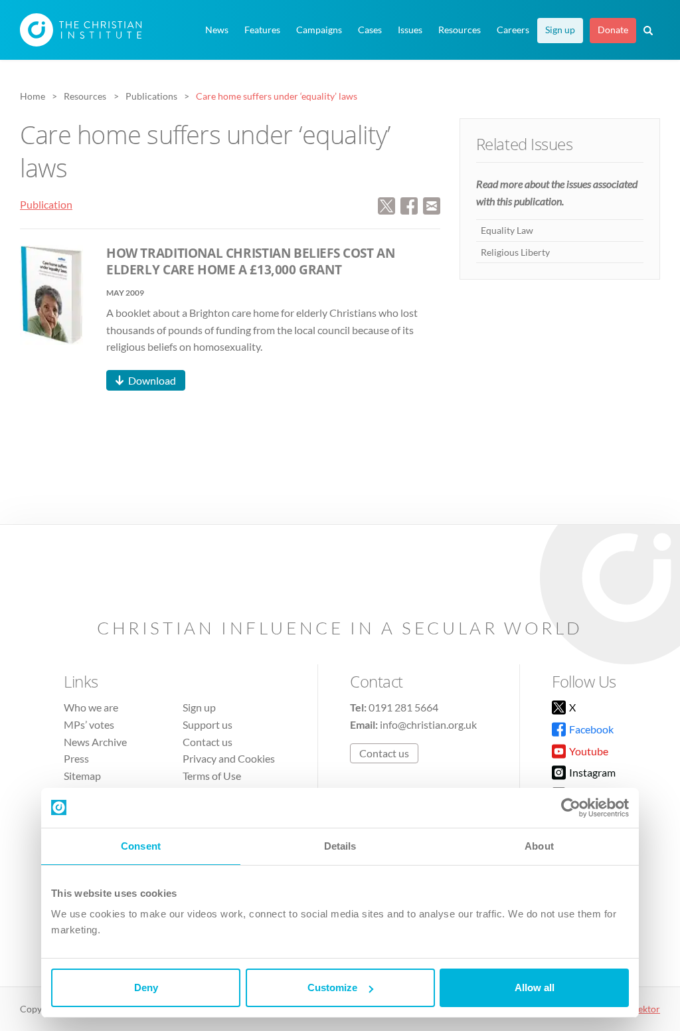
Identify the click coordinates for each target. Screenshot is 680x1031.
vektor (647, 1008)
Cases (370, 30)
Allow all (534, 987)
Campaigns (319, 30)
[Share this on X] (386, 204)
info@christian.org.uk (428, 724)
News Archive (95, 741)
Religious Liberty (515, 252)
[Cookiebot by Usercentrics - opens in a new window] (571, 808)
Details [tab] (340, 846)
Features (262, 30)
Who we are (91, 707)
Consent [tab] (141, 846)
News (216, 30)
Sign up (560, 30)
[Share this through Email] (431, 204)
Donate (613, 30)
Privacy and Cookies (229, 758)
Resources (459, 30)
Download (152, 380)
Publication (46, 204)
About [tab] (539, 846)
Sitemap (82, 775)
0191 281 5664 (403, 707)
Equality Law (507, 230)
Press (76, 758)
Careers (513, 30)
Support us (207, 724)
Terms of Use (212, 775)
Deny (146, 987)
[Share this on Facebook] (409, 204)
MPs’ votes (89, 724)
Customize (332, 987)
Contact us (207, 741)
